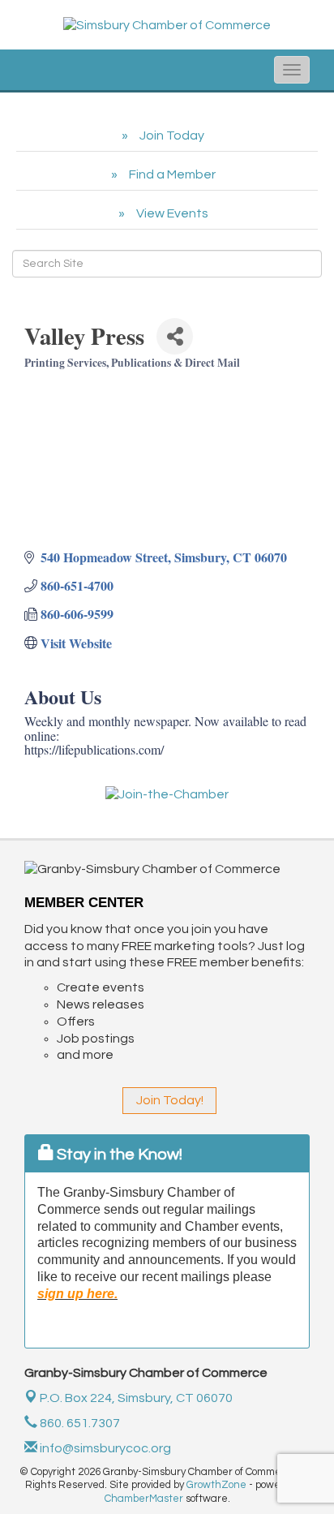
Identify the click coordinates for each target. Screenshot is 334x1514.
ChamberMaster (144, 1498)
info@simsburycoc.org (104, 1448)
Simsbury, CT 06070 (136, 1397)
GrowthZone (216, 1484)
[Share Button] (174, 336)
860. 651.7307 (78, 1423)
